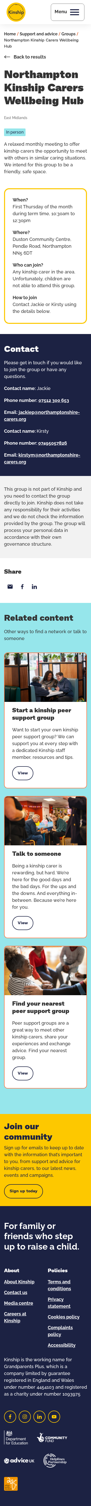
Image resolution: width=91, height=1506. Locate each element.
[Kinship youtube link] (54, 1417)
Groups (68, 34)
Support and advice (39, 34)
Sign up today (23, 1191)
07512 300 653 (53, 400)
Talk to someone (36, 854)
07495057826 (52, 443)
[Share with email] (10, 587)
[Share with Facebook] (22, 587)
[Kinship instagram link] (25, 1417)
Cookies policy (64, 1317)
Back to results (29, 57)
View (22, 774)
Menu (61, 12)
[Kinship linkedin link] (39, 1417)
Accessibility (62, 1345)
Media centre (18, 1303)
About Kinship (19, 1282)
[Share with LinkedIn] (34, 587)
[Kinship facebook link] (10, 1417)
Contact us (15, 1293)
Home (10, 34)
